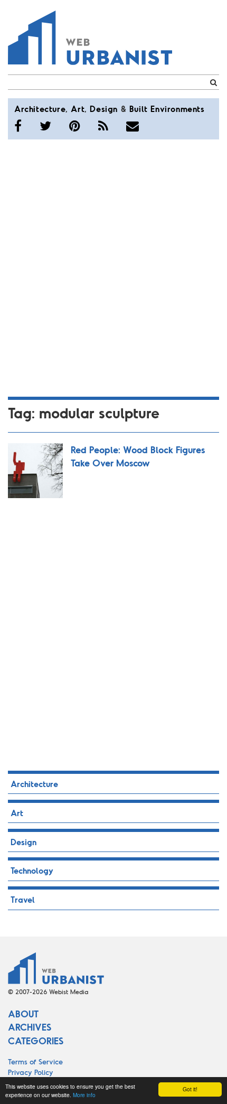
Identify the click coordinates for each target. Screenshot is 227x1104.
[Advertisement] (113, 266)
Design (104, 109)
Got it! (190, 1089)
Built (138, 109)
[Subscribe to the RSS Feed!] (103, 126)
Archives (29, 1027)
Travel (23, 899)
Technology (32, 870)
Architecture (39, 109)
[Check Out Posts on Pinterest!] (74, 126)
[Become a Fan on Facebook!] (18, 126)
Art (77, 109)
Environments (177, 109)
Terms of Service (35, 1061)
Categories (35, 1040)
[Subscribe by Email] (132, 126)
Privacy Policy (30, 1072)
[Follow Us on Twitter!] (45, 126)
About (23, 1013)
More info (84, 1095)
